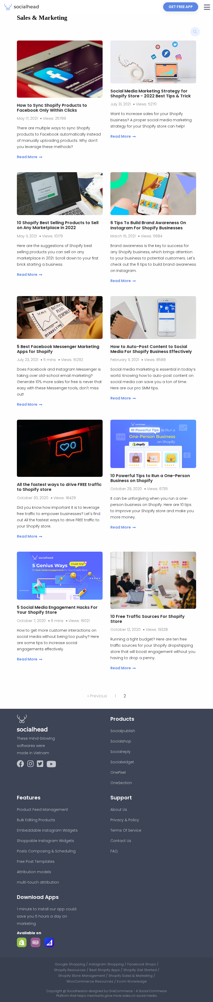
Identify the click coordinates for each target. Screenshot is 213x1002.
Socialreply (120, 751)
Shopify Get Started (140, 969)
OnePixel (118, 772)
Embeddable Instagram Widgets (47, 830)
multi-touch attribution (38, 882)
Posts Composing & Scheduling (46, 851)
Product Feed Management (42, 809)
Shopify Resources (70, 969)
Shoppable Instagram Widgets (45, 840)
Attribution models (34, 871)
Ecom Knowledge (132, 981)
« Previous (97, 696)
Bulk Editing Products (36, 820)
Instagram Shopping (107, 964)
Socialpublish (122, 730)
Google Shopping (70, 964)
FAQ (114, 851)
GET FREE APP (181, 6)
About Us (118, 809)
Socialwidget (122, 762)
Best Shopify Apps (105, 969)
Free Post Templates (36, 861)
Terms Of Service (125, 830)
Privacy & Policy (124, 820)
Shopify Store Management (82, 975)
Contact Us (120, 840)
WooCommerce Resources (90, 981)
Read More (27, 156)
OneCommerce (121, 991)
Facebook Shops (142, 964)
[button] (207, 7)
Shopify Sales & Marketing (131, 975)
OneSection (121, 782)
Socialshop (120, 741)
